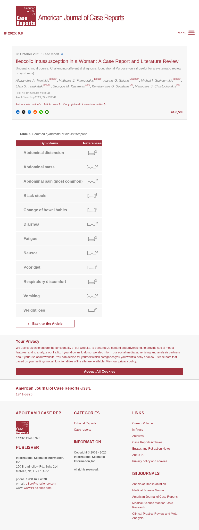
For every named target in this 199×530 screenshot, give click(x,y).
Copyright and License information (83, 104)
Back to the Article (47, 323)
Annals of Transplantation (149, 484)
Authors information (27, 104)
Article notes (51, 104)
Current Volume (142, 423)
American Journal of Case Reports (155, 496)
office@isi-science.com (41, 483)
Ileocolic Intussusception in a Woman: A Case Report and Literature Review (97, 61)
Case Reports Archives (147, 442)
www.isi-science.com (37, 488)
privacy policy (127, 361)
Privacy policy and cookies (149, 461)
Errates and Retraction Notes (151, 448)
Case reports (82, 429)
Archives (138, 436)
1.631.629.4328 (36, 479)
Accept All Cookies (99, 371)
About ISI (138, 455)
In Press (137, 429)
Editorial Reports (85, 423)
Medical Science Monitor (148, 490)
